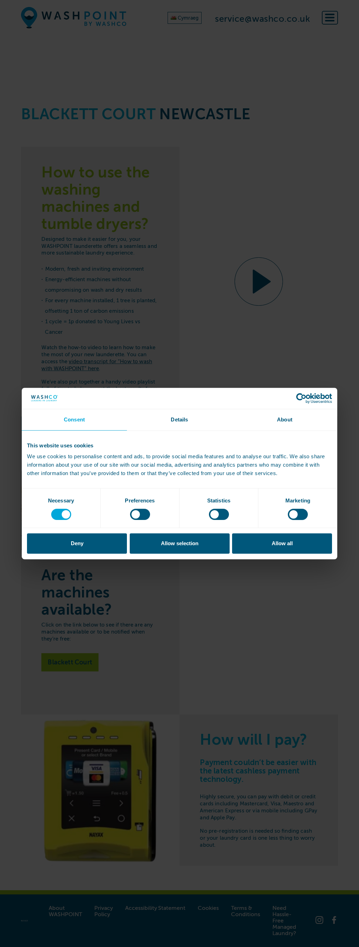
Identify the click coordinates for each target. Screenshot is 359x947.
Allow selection (179, 543)
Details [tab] (179, 419)
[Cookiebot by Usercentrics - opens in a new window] (301, 398)
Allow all (282, 543)
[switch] (140, 514)
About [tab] (284, 419)
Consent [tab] (74, 419)
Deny (77, 543)
